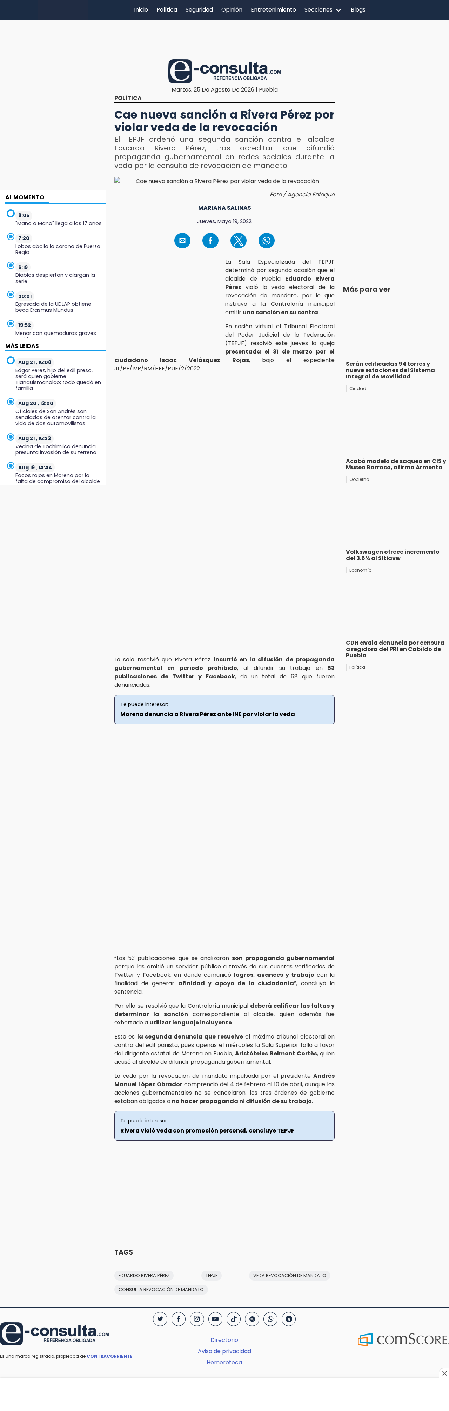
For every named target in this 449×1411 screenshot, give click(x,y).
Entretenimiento (273, 10)
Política (166, 10)
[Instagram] (197, 1319)
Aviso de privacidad (224, 1351)
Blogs (358, 10)
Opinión (231, 10)
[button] (182, 240)
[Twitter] (160, 1319)
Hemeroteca (224, 1362)
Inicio (141, 10)
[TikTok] (234, 1319)
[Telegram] (289, 1319)
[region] (224, 38)
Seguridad (199, 10)
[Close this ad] (444, 1373)
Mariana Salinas (224, 208)
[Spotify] (252, 1319)
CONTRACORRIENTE (110, 1356)
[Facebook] (179, 1319)
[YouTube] (215, 1319)
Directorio (224, 1340)
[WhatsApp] (270, 1319)
